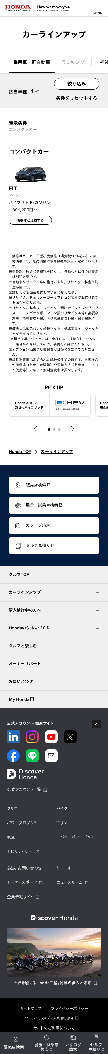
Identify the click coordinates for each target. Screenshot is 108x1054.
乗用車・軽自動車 (31, 62)
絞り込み (76, 83)
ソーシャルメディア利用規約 (49, 1018)
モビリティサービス (23, 851)
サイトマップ (30, 1009)
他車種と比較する (30, 220)
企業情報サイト (20, 897)
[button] (35, 429)
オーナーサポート (25, 664)
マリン (61, 823)
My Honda (19, 699)
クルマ (12, 808)
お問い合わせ (21, 682)
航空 (11, 837)
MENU (97, 12)
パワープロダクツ (22, 823)
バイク (61, 808)
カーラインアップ (57, 452)
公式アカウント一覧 (24, 789)
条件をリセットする (76, 98)
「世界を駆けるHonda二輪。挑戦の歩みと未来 (51, 983)
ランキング (73, 62)
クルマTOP (19, 574)
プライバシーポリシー (69, 1009)
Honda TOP (20, 452)
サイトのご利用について (54, 1028)
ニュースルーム (69, 882)
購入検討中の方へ (25, 610)
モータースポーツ (22, 882)
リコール (63, 868)
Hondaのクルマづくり (29, 628)
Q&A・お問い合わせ (24, 868)
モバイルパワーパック (75, 837)
